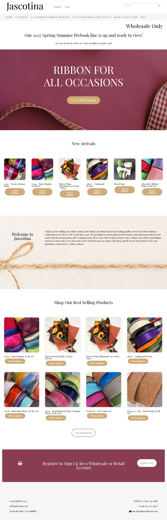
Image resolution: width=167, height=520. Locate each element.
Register (58, 6)
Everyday (21, 17)
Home (9, 17)
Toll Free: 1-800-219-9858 (145, 501)
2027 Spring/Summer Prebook (50, 17)
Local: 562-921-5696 (148, 506)
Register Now (147, 463)
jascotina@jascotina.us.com (144, 511)
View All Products (83, 432)
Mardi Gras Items (126, 17)
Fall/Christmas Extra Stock (92, 17)
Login (67, 6)
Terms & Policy (16, 511)
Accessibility (31, 511)
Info (143, 17)
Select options (15, 191)
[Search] (159, 5)
